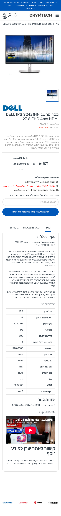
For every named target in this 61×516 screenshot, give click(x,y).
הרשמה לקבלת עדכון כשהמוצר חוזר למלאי (30, 211)
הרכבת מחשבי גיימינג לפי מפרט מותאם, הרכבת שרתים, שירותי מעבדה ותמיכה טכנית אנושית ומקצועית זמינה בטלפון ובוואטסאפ (30, 5)
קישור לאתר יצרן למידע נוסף (33, 450)
